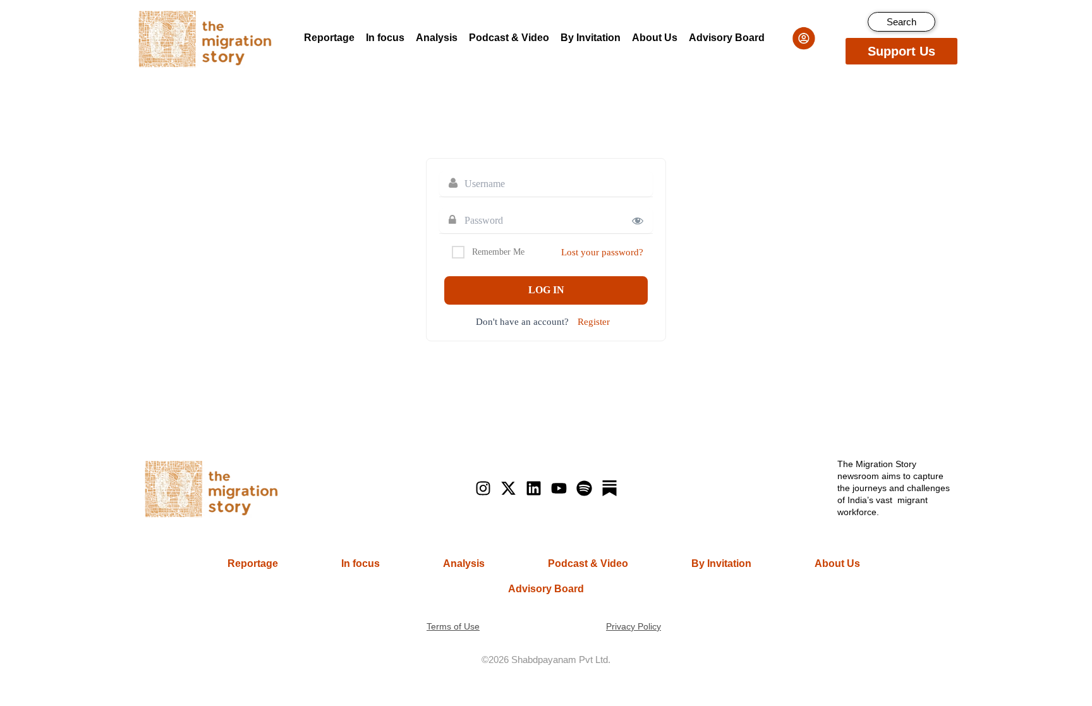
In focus (385, 37)
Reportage (329, 37)
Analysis (437, 37)
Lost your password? (602, 252)
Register (594, 322)
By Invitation (591, 37)
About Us (654, 37)
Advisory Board (727, 37)
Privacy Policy (633, 626)
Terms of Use (453, 626)
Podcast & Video (509, 37)
